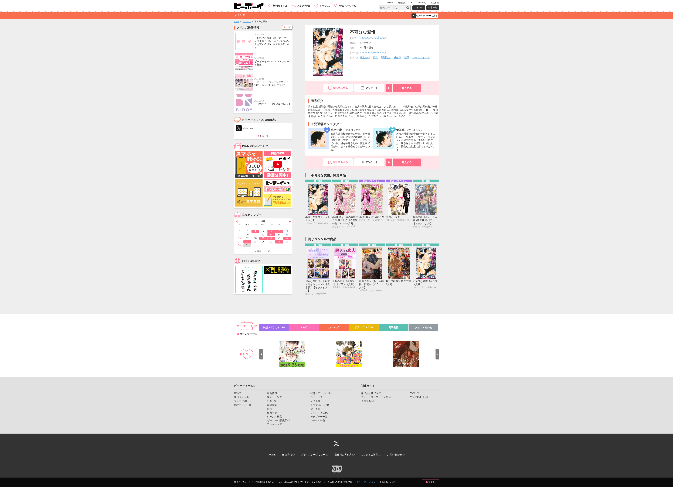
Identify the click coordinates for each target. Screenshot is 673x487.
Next (290, 221)
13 (271, 234)
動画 (269, 409)
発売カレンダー (264, 251)
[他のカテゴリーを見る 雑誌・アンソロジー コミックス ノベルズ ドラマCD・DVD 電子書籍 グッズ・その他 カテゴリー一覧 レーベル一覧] (425, 15)
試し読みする (340, 88)
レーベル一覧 (317, 420)
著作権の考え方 (343, 454)
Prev (236, 221)
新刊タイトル (280, 6)
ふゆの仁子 (366, 37)
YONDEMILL (417, 397)
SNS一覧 (421, 2)
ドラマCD (324, 6)
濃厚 (406, 57)
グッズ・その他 (423, 327)
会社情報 (287, 454)
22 (287, 238)
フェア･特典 (303, 6)
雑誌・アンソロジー (274, 327)
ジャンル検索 (274, 416)
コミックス (304, 327)
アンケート (372, 88)
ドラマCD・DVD (363, 327)
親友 (375, 57)
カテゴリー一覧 (248, 333)
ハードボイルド (421, 57)
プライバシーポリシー (367, 482)
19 (263, 238)
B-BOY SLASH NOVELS (373, 52)
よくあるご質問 (369, 454)
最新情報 (272, 393)
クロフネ (366, 401)
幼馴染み (386, 57)
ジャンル (418, 7)
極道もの (365, 57)
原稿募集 (435, 2)
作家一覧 (433, 7)
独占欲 (397, 57)
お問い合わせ (394, 454)
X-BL (413, 393)
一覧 (288, 27)
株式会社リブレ (369, 393)
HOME (390, 2)
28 (279, 241)
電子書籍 (393, 327)
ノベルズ (247, 21)
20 (271, 238)
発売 (405, 2)
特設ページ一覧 (347, 6)
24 (247, 241)
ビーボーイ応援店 (277, 420)
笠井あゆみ (381, 37)
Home (236, 21)
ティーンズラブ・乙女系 (374, 397)
